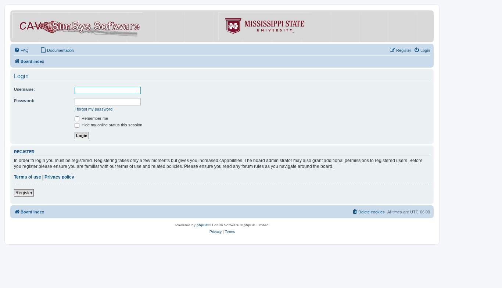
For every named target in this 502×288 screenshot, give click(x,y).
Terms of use (27, 177)
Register (23, 192)
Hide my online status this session (111, 125)
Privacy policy (59, 177)
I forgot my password (93, 109)
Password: (24, 100)
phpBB (202, 225)
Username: (24, 89)
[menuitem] (21, 50)
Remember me (94, 118)
